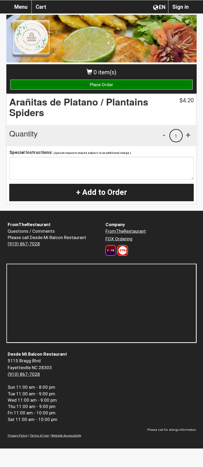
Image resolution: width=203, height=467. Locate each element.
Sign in (180, 7)
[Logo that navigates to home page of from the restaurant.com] (110, 250)
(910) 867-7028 (24, 243)
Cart (41, 7)
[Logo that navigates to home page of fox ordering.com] (122, 250)
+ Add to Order (101, 192)
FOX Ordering (118, 238)
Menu (20, 7)
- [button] (164, 135)
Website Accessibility (66, 435)
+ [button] (188, 135)
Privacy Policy (17, 435)
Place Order (101, 84)
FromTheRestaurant (125, 231)
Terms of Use (39, 435)
